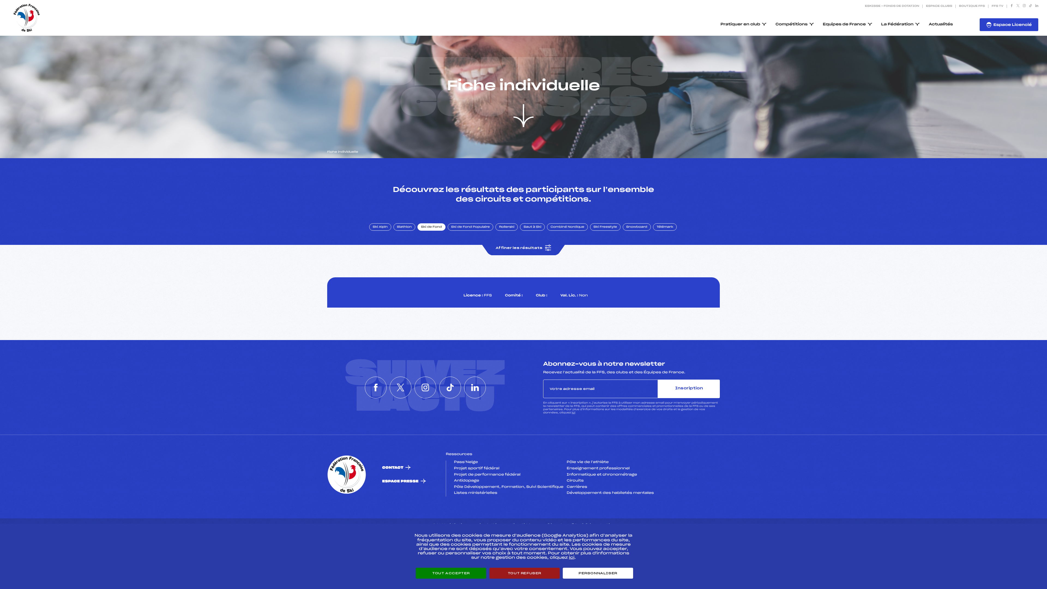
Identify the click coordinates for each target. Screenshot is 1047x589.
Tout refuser (524, 573)
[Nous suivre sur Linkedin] (1036, 6)
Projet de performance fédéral (487, 474)
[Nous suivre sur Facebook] (1011, 6)
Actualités (941, 24)
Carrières (577, 487)
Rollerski (506, 227)
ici (573, 412)
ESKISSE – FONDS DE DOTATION (892, 6)
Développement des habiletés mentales (610, 493)
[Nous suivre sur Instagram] (1024, 6)
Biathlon (404, 227)
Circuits (575, 480)
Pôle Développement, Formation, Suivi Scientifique (508, 487)
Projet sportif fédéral (476, 468)
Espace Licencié (1012, 25)
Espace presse (400, 481)
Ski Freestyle (605, 227)
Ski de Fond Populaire (470, 227)
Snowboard (636, 227)
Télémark (665, 227)
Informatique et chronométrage (602, 474)
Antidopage (466, 480)
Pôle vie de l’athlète (588, 462)
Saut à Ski (532, 227)
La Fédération (897, 24)
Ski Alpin (380, 227)
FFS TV (997, 6)
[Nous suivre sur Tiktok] (1030, 6)
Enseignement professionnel (598, 468)
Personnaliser (598, 573)
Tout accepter (451, 573)
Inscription (689, 388)
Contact (393, 468)
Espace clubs (939, 6)
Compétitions (791, 24)
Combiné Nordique (567, 227)
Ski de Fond (431, 227)
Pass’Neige (466, 462)
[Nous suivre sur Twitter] (1017, 6)
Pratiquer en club (740, 24)
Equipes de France (844, 24)
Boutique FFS (972, 6)
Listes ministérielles (475, 493)
